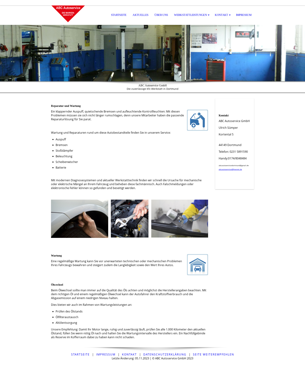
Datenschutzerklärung (164, 354)
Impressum (243, 14)
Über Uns (161, 14)
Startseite (119, 14)
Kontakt (221, 14)
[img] (68, 15)
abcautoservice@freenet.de (230, 169)
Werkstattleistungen (190, 14)
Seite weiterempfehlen (213, 354)
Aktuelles (140, 14)
